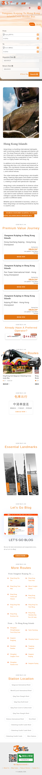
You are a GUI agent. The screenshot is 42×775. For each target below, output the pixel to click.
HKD (23, 8)
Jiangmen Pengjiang (13, 639)
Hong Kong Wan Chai (15, 606)
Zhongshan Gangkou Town (14, 655)
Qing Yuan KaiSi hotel (21, 702)
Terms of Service (25, 768)
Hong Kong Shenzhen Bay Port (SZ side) (32, 615)
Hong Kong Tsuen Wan (31, 579)
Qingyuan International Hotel (21, 685)
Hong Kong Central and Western (13, 597)
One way (38, 24)
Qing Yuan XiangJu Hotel (21, 696)
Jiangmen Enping (33, 663)
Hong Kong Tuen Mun (15, 587)
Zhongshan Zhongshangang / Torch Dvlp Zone (15, 630)
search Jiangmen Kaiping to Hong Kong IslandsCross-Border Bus (20, 214)
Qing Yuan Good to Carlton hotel (21, 707)
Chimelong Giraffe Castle (14, 736)
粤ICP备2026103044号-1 (21, 764)
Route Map (25, 74)
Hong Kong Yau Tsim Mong (33, 606)
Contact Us (35, 768)
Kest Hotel (32, 719)
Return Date (7, 66)
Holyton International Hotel (15, 719)
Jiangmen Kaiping (31, 655)
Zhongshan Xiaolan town (14, 663)
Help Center (14, 768)
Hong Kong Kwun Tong (31, 596)
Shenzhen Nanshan (13, 647)
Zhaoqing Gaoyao (33, 639)
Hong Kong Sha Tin (14, 579)
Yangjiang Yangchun (31, 647)
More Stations (31, 736)
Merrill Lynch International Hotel (21, 690)
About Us (6, 768)
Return (32, 24)
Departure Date (8, 57)
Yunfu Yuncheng (33, 630)
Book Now (21, 257)
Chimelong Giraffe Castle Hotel (21, 725)
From (4, 31)
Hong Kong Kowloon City (14, 615)
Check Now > (21, 411)
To (3, 44)
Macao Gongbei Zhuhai (32, 587)
